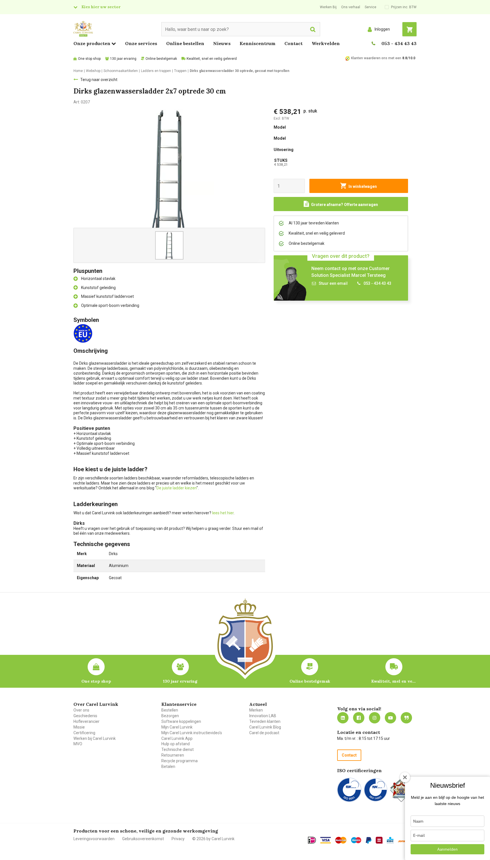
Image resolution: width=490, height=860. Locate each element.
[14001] (376, 790)
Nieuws (222, 43)
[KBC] (390, 840)
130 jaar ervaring (123, 58)
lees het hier (223, 513)
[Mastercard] (341, 840)
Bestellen (169, 710)
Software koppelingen (181, 721)
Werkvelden (326, 43)
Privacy (178, 838)
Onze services (141, 43)
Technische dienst (177, 749)
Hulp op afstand (175, 744)
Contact (293, 43)
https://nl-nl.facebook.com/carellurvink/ (358, 717)
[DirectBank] (402, 841)
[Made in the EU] (84, 333)
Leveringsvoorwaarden (94, 838)
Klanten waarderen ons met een (376, 58)
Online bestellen (185, 43)
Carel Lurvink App (177, 738)
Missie (79, 727)
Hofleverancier (86, 721)
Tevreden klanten (264, 721)
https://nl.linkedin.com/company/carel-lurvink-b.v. (343, 717)
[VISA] (325, 840)
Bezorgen (170, 716)
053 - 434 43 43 (399, 43)
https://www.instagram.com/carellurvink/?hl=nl (374, 717)
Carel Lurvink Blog (265, 727)
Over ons (81, 710)
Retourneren (172, 755)
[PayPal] (368, 840)
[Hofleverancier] (401, 790)
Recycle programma (179, 761)
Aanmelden (447, 849)
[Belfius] (379, 840)
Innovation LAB (262, 716)
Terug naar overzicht (98, 79)
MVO (77, 744)
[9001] (349, 790)
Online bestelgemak (161, 58)
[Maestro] (356, 840)
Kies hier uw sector (101, 6)
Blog (406, 717)
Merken (256, 710)
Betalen (168, 766)
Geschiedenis (85, 716)
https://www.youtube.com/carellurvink (390, 717)
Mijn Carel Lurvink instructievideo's (191, 733)
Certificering (84, 733)
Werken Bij (328, 7)
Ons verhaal (350, 7)
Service (370, 7)
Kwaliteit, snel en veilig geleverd (212, 58)
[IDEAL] (312, 840)
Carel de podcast (264, 733)
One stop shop (89, 58)
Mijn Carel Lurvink (177, 727)
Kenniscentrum (257, 43)
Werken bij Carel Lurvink (94, 738)
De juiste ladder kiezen (177, 488)
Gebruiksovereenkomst (143, 838)
